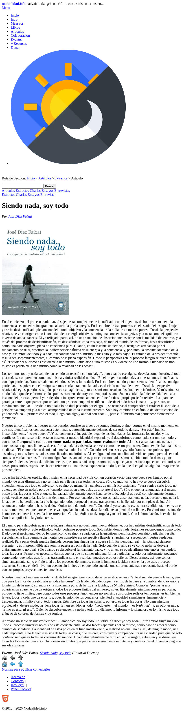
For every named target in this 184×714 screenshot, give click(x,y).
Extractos (61, 178)
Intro (14, 19)
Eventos (16, 39)
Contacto (17, 681)
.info (14, 4)
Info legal (17, 685)
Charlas (35, 190)
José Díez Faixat (20, 216)
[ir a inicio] (4, 659)
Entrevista (47, 194)
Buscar (49, 186)
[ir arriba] (20, 659)
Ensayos (47, 190)
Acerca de (18, 677)
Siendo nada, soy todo (55, 653)
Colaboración (20, 35)
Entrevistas (62, 190)
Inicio (15, 15)
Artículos (17, 31)
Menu (6, 8)
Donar (15, 47)
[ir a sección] (12, 659)
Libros (15, 27)
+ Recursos (19, 43)
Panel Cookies (21, 689)
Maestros (17, 23)
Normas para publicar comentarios (26, 669)
